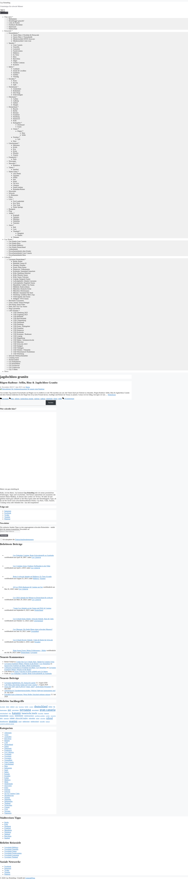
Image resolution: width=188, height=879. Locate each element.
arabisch (12, 707)
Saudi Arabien (18, 187)
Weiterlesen (112, 395)
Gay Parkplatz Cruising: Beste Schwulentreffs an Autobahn (33, 555)
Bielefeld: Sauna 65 (20, 263)
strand (20, 721)
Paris (14, 159)
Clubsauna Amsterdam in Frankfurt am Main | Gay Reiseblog (25, 668)
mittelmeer (19, 716)
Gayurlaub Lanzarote (11, 855)
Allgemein (8, 733)
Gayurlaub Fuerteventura (13, 853)
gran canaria (47, 709)
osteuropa (6, 718)
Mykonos (16, 145)
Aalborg (16, 101)
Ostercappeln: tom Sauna (21, 297)
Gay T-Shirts (13, 369)
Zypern (15, 155)
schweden (42, 718)
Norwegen (12, 161)
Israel (15, 181)
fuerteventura (3, 710)
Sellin (24, 135)
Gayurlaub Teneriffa (11, 849)
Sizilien (15, 75)
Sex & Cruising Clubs (11, 793)
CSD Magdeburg (19, 338)
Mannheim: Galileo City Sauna (23, 285)
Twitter (6, 515)
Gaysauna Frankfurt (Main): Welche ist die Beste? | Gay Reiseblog (27, 664)
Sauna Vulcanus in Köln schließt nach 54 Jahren (31, 671)
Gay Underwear (14, 367)
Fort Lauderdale (18, 201)
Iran (14, 179)
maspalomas (4, 716)
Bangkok (20, 233)
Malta (6, 782)
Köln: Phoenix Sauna (20, 275)
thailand (48, 721)
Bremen (15, 113)
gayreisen (15, 710)
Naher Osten (13, 172)
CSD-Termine (13, 311)
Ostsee (15, 129)
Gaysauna (33, 652)
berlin (26, 707)
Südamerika (8, 801)
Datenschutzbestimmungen (24, 539)
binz (12, 399)
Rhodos (15, 153)
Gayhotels (7, 754)
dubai (50, 707)
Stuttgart (7, 834)
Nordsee (16, 137)
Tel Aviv (16, 183)
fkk (54, 707)
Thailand (16, 231)
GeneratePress (30, 878)
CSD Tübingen (18, 348)
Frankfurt (16, 115)
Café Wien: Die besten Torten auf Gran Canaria (20, 685)
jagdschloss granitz (26, 399)
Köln (15, 121)
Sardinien (16, 73)
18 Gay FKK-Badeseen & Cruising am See (28, 587)
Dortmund (20, 125)
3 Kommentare (69, 399)
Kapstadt (16, 215)
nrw (1, 718)
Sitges (15, 61)
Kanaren (16, 65)
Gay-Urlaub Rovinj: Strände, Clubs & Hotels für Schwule (33, 640)
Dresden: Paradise (19, 265)
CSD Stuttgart (18, 346)
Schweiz (12, 193)
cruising (31, 706)
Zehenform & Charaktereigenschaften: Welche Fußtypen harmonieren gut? (30, 691)
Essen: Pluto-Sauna (19, 267)
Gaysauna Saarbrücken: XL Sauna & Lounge (20, 683)
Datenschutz (13, 29)
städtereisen (26, 721)
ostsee (12, 718)
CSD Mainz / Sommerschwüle (23, 340)
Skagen (15, 105)
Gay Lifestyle (36, 557)
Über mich (8, 17)
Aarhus (15, 99)
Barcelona (16, 59)
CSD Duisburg (18, 324)
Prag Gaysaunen (14, 308)
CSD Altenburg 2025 (20, 313)
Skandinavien (9, 795)
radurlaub (49, 399)
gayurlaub (35, 710)
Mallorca (16, 53)
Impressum (12, 27)
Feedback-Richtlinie (16, 25)
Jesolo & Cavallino (19, 71)
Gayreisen (5, 399)
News (6, 371)
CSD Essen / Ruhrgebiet (21, 326)
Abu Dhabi (17, 174)
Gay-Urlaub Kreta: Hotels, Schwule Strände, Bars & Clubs (33, 619)
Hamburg (16, 117)
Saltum (15, 103)
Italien (11, 67)
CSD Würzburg (18, 354)
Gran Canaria (17, 45)
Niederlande (13, 87)
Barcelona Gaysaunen (16, 301)
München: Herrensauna (21, 291)
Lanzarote (16, 49)
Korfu (15, 147)
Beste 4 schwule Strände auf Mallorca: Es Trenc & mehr (32, 576)
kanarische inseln (29, 713)
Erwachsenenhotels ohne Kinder (20, 251)
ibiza (10, 713)
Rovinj (15, 83)
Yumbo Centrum (18, 63)
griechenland (4, 713)
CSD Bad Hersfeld (19, 318)
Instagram (7, 511)
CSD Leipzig (17, 336)
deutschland (41, 706)
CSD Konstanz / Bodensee (22, 334)
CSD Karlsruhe (18, 332)
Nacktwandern (14, 360)
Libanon (16, 185)
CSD (6, 742)
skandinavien (4, 721)
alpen (7, 707)
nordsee (48, 715)
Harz (14, 141)
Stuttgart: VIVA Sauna (21, 299)
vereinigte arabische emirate (7, 723)
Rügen (19, 131)
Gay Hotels (8, 239)
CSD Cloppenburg (19, 320)
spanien (13, 721)
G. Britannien (13, 195)
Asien (11, 225)
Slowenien (12, 191)
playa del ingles (22, 718)
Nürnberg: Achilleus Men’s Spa (24, 295)
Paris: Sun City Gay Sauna (18, 306)
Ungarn (7, 807)
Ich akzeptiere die (18, 539)
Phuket (19, 235)
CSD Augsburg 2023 (20, 314)
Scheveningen (18, 95)
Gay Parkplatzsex (15, 362)
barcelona (21, 706)
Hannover (16, 119)
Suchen (50, 402)
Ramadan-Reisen (19, 189)
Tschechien (8, 805)
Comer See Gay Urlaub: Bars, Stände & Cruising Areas (35, 662)
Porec (15, 81)
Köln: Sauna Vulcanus (21, 277)
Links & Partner (14, 23)
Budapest (12, 209)
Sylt (18, 139)
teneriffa (42, 721)
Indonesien (8, 768)
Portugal (7, 790)
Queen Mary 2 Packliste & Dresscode (26, 35)
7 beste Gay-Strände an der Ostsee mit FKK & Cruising (32, 608)
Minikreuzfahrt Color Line (22, 41)
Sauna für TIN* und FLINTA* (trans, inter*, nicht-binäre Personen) (27, 687)
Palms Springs (18, 207)
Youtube (7, 517)
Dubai (15, 177)
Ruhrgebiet (17, 123)
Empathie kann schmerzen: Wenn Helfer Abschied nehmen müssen (27, 694)
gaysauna (25, 709)
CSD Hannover (18, 330)
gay (9, 710)
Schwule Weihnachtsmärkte (18, 356)
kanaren (16, 712)
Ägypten (16, 175)
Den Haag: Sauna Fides (17, 304)
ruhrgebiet (32, 718)
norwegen (53, 715)
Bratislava (16, 165)
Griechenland (13, 143)
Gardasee (16, 69)
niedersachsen (29, 716)
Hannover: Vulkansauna (21, 269)
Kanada (7, 774)
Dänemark (12, 97)
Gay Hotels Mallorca (16, 245)
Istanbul (15, 169)
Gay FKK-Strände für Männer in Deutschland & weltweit (33, 598)
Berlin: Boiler (17, 261)
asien (16, 706)
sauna (37, 718)
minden (11, 716)
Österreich (7, 813)
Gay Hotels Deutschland (17, 247)
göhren (17, 399)
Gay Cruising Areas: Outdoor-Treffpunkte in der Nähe (31, 566)
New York (16, 205)
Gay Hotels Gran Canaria (17, 241)
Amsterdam (17, 89)
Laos (14, 229)
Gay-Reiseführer (14, 363)
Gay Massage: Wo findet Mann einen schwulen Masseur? (32, 629)
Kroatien (12, 79)
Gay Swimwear (14, 365)
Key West (16, 203)
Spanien (11, 43)
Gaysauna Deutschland (17, 259)
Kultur (6, 778)
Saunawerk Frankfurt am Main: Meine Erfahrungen (22, 666)
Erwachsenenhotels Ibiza (17, 255)
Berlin (15, 111)
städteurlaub (35, 721)
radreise (36, 399)
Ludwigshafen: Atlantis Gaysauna (24, 281)
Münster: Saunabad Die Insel (23, 293)
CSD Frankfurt (18, 328)
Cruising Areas (14, 358)
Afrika (11, 213)
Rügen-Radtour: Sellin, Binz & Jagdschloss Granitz (29, 382)
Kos (14, 149)
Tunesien (16, 223)
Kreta (15, 151)
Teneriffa (16, 47)
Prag (10, 211)
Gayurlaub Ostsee (10, 851)
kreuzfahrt (40, 713)
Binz (23, 133)
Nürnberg (7, 832)
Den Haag (16, 93)
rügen (55, 399)
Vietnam (16, 237)
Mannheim (8, 830)
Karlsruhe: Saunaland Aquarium (24, 271)
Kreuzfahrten (13, 33)
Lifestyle (7, 257)
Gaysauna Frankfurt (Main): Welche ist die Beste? (30, 668)
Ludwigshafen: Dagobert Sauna (24, 283)
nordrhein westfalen (40, 715)
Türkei (11, 167)
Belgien (7, 741)
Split (14, 85)
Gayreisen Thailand (11, 857)
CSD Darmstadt (18, 322)
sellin (60, 399)
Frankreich (12, 157)
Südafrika (16, 221)
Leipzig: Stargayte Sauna (21, 279)
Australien (7, 737)
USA (10, 199)
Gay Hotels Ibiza (14, 243)
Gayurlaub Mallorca (11, 847)
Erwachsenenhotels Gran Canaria (20, 253)
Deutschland (13, 107)
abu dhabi (2, 706)
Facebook (7, 513)
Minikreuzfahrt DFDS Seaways (24, 39)
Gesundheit (35, 631)
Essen (19, 127)
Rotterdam (16, 91)
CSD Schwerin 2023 (20, 344)
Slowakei (12, 163)
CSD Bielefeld (18, 316)
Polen (11, 197)
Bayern (15, 109)
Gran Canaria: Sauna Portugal (19, 302)
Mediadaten (13, 19)
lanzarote (46, 713)
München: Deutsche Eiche (22, 289)
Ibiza (14, 57)
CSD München (18, 342)
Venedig (16, 77)
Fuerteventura (18, 51)
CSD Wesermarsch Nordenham (24, 352)
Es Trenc (16, 55)
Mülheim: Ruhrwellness (21, 287)
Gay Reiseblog (5, 3)
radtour (42, 399)
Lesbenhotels (13, 249)
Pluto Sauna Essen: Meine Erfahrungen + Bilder (29, 650)
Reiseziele (7, 31)
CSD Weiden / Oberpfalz (21, 350)
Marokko (16, 219)
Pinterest (7, 519)
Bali (14, 227)
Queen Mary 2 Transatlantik (22, 37)
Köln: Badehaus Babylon (21, 273)
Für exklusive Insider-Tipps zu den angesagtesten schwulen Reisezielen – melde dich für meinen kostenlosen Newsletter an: (27, 528)
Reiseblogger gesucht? (16, 21)
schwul (49, 718)
